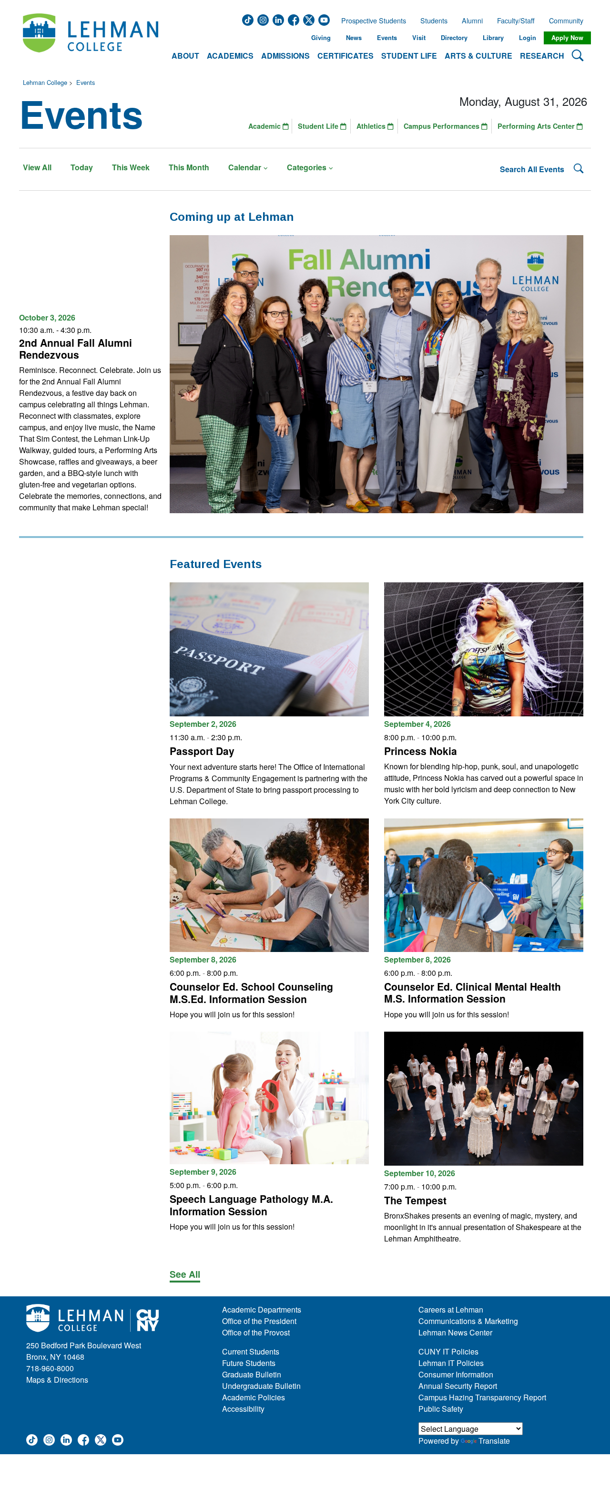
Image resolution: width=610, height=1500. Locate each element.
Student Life (319, 126)
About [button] (185, 55)
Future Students (248, 1362)
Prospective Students (371, 20)
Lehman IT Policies (451, 1362)
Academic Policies (253, 1397)
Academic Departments (261, 1309)
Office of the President (259, 1320)
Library (493, 37)
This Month (189, 167)
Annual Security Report (457, 1385)
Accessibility (243, 1408)
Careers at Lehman (450, 1309)
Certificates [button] (345, 55)
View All (37, 167)
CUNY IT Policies (448, 1351)
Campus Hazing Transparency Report (482, 1397)
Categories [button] (306, 167)
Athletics (371, 126)
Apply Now (567, 37)
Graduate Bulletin (251, 1374)
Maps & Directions (57, 1379)
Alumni (472, 20)
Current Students (250, 1351)
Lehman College (45, 82)
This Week (131, 167)
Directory (454, 37)
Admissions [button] (285, 55)
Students (433, 20)
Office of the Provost (256, 1332)
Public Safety (440, 1408)
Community (569, 20)
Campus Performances (442, 126)
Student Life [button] (409, 55)
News (354, 37)
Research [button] (542, 55)
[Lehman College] (90, 37)
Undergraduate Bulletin (261, 1385)
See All (185, 1274)
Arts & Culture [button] (478, 55)
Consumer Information (455, 1374)
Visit (419, 37)
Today (82, 167)
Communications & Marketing (468, 1320)
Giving (321, 37)
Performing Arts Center (537, 126)
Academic (265, 126)
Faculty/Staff (516, 20)
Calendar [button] (244, 167)
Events (387, 37)
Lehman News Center (455, 1332)
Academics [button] (230, 55)
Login (527, 37)
